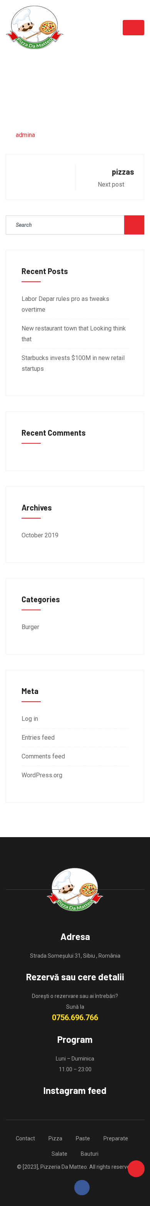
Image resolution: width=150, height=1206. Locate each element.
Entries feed (38, 737)
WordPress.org (42, 775)
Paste (83, 1138)
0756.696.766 (75, 1017)
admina (25, 135)
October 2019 (40, 535)
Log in (30, 718)
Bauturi (89, 1154)
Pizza (55, 1138)
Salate (59, 1154)
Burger (30, 627)
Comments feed (43, 756)
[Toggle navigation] (133, 27)
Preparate (115, 1138)
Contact (25, 1138)
